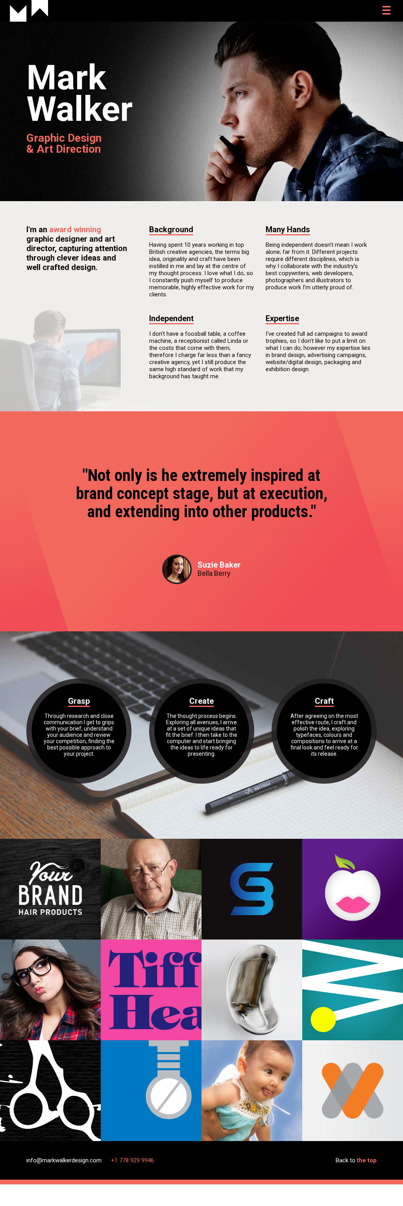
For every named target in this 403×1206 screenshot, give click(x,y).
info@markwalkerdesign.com (64, 1160)
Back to (356, 1160)
